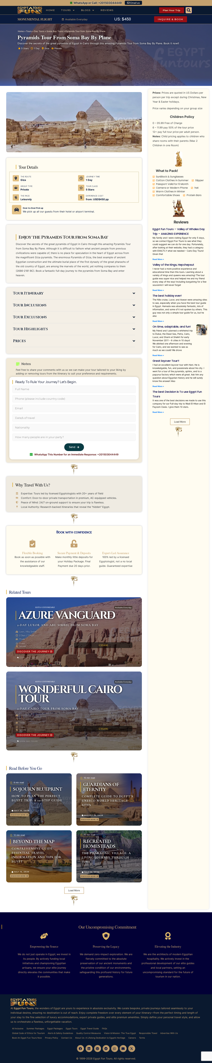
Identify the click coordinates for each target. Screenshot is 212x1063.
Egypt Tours (71, 1028)
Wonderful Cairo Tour (70, 694)
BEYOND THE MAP (33, 841)
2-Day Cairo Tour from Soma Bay (48, 709)
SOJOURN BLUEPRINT (37, 789)
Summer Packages (35, 1028)
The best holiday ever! (167, 296)
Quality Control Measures (88, 1033)
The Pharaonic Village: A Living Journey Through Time (106, 857)
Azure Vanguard (66, 615)
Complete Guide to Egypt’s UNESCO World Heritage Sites (107, 801)
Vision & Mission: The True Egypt (120, 1033)
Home (50, 10)
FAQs (104, 1028)
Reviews (107, 10)
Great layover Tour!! (166, 361)
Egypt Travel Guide (90, 1028)
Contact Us (66, 1038)
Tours (66, 10)
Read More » (158, 259)
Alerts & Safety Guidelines (60, 1033)
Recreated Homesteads (99, 843)
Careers (132, 1038)
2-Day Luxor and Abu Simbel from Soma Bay (58, 625)
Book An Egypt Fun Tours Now (27, 1038)
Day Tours (39, 31)
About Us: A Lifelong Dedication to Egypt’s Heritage (100, 1038)
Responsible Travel (148, 1033)
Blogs (86, 10)
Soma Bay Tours (55, 31)
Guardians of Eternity (101, 786)
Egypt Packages (55, 1028)
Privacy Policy (51, 1038)
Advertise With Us (169, 1033)
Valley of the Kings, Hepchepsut (173, 265)
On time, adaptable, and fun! (172, 326)
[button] (189, 10)
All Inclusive (17, 1028)
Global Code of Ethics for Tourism (28, 1033)
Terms (142, 1038)
